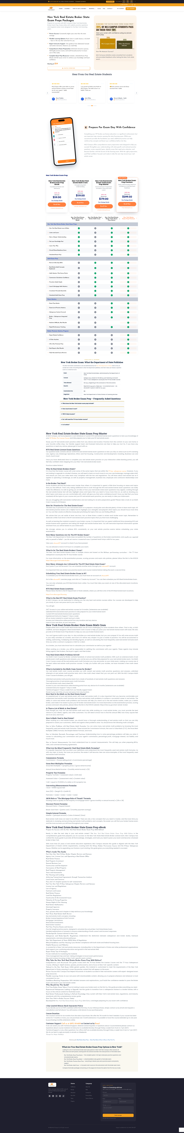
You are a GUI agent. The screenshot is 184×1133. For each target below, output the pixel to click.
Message (107, 1105)
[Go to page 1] (88, 105)
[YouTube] (60, 1096)
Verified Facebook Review (62, 99)
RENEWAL (92, 8)
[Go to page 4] (92, 105)
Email (97, 1023)
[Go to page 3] (91, 105)
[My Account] (132, 5)
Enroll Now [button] (57, 204)
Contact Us (88, 1092)
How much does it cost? (69, 408)
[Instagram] (56, 1096)
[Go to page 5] (93, 105)
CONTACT (109, 8)
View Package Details (56, 200)
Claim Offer (110, 1)
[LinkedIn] (53, 1096)
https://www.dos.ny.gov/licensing (56, 594)
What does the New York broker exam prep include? (78, 403)
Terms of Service (89, 1098)
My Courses (120, 8)
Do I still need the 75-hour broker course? (75, 419)
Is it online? (66, 424)
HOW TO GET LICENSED (79, 8)
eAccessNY (57, 543)
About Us (88, 1086)
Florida (72, 1089)
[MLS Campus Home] (51, 8)
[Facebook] (49, 1096)
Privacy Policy (89, 1095)
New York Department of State (104, 365)
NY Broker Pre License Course (60, 438)
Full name (105, 1092)
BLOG (99, 8)
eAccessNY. (105, 575)
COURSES (67, 8)
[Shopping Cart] (135, 5)
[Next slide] (136, 92)
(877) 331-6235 (124, 4)
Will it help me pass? (68, 414)
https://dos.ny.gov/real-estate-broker (58, 560)
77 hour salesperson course (117, 471)
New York (73, 1095)
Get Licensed (131, 8)
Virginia (72, 1101)
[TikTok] (63, 1096)
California (73, 1086)
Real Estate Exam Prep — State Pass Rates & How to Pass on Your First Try (96, 1039)
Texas (72, 1098)
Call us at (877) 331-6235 (71, 1023)
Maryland (73, 1092)
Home (60, 8)
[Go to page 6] (94, 105)
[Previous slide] (47, 92)
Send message (118, 1115)
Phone (120, 1098)
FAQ (104, 8)
